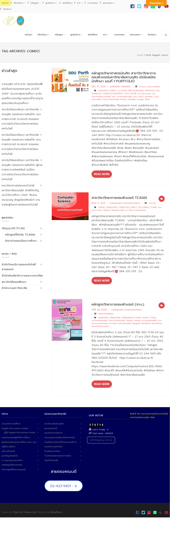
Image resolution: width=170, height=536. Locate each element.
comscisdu (124, 207)
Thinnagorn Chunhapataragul (124, 203)
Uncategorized (105, 313)
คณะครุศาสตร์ (50, 428)
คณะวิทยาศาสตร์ (143, 93)
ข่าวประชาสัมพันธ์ (153, 86)
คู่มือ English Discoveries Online (19, 432)
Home (140, 55)
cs (118, 90)
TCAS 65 (152, 203)
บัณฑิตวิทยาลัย (51, 460)
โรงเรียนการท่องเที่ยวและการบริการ (60, 442)
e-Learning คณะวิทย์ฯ (12, 460)
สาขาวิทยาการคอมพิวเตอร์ (136, 210)
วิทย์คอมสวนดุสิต (117, 210)
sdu (158, 90)
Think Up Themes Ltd (24, 512)
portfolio (150, 90)
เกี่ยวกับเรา (19, 2)
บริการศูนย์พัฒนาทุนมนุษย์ (14, 469)
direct (134, 207)
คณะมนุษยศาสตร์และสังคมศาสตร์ (59, 437)
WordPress (56, 512)
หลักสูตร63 (136, 323)
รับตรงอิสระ (149, 96)
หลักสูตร (34, 2)
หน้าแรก (5, 2)
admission (103, 90)
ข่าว (78, 2)
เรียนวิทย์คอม (157, 323)
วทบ (159, 207)
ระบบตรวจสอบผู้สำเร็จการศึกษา (16, 437)
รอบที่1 (140, 96)
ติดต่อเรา (7, 9)
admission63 (127, 317)
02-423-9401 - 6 (63, 485)
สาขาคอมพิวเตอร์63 (149, 320)
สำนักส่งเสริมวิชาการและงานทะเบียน (22, 276)
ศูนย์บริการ (50, 2)
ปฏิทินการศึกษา (8, 446)
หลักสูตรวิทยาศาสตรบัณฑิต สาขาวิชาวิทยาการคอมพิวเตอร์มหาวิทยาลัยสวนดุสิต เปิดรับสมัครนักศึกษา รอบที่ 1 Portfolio (124, 77)
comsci (112, 90)
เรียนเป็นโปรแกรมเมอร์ (100, 326)
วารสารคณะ (92, 2)
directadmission (135, 90)
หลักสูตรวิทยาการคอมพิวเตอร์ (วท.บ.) (118, 304)
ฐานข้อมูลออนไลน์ (10, 455)
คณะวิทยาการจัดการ (53, 432)
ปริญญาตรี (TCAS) (13, 228)
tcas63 (152, 317)
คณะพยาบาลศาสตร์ (53, 446)
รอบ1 (135, 96)
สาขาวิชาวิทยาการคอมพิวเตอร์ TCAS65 (119, 197)
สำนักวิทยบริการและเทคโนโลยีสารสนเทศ (19, 267)
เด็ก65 (147, 99)
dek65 (123, 90)
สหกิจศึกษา (67, 2)
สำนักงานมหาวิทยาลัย (14, 288)
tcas (126, 93)
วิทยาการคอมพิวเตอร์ (111, 99)
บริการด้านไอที (8, 451)
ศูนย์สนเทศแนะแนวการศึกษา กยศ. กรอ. (19, 442)
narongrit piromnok (120, 86)
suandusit (97, 93)
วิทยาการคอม (97, 210)
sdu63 (145, 317)
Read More (101, 174)
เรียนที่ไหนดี (146, 323)
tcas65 (133, 93)
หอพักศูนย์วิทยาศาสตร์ (12, 464)
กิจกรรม (142, 86)
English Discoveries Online (15, 428)
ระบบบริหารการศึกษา (11, 423)
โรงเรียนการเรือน (52, 451)
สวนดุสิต (140, 99)
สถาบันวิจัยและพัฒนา (14, 282)
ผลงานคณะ (108, 2)
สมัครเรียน (132, 99)
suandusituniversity (113, 93)
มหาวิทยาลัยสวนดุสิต (124, 96)
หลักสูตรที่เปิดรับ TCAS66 (20, 235)
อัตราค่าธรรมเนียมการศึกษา (21, 241)
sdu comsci (143, 207)
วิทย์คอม (123, 99)
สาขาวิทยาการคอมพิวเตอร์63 (120, 323)
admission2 (114, 317)
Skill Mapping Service (101, 439)
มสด (113, 96)
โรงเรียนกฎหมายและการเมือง (57, 455)
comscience (112, 207)
